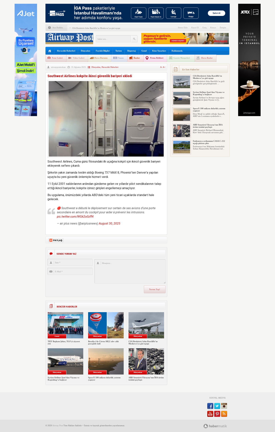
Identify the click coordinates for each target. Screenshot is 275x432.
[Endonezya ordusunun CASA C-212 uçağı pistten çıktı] (181, 152)
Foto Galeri (57, 58)
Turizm (118, 51)
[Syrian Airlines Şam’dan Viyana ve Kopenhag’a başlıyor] (181, 103)
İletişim (223, 27)
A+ (164, 67)
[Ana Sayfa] (49, 51)
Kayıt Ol (195, 27)
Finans (121, 58)
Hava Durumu (101, 58)
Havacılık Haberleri (66, 51)
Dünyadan (85, 51)
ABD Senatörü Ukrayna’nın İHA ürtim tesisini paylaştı (207, 126)
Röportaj (131, 51)
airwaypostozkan (58, 67)
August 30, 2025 (109, 223)
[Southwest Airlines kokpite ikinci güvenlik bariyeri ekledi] (106, 158)
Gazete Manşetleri (181, 58)
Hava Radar (207, 58)
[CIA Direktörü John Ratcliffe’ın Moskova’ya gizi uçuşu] (181, 87)
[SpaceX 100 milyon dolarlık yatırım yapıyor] (181, 120)
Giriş (204, 27)
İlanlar (137, 58)
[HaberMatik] (219, 426)
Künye (213, 27)
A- (161, 67)
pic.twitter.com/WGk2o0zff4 (75, 216)
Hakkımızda (177, 51)
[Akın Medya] (206, 426)
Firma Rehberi (156, 58)
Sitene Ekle (183, 27)
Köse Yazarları (159, 51)
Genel (144, 51)
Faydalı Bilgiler (103, 51)
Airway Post (57, 425)
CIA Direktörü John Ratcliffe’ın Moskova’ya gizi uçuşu (96, 28)
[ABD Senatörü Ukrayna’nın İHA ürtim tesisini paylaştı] (181, 136)
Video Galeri (78, 58)
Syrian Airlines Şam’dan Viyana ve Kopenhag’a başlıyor (63, 378)
